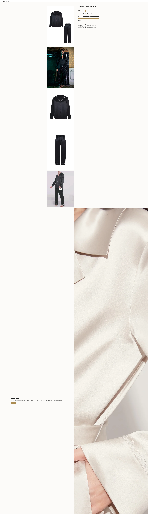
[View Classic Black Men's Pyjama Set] (60, 189)
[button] (68, 1)
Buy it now (88, 18)
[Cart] (145, 1)
